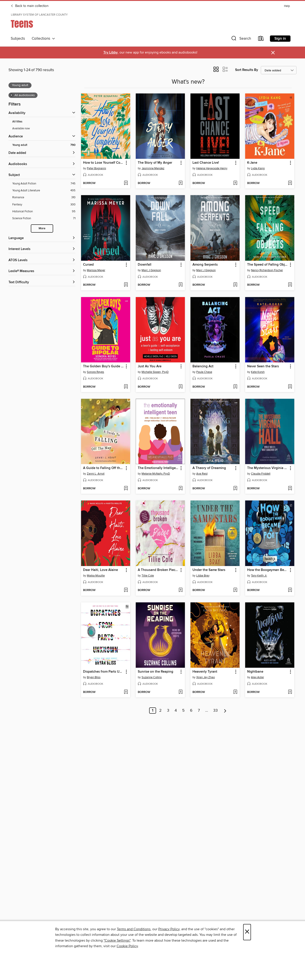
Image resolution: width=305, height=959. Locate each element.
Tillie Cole (148, 575)
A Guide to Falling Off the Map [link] (103, 468)
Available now (21, 128)
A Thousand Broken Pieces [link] (158, 570)
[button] (240, 39)
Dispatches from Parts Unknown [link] (103, 672)
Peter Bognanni (96, 168)
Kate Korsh (258, 372)
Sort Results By (246, 70)
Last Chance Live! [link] (205, 163)
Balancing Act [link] (202, 366)
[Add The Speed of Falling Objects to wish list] (290, 285)
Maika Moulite (96, 575)
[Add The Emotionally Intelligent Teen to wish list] (180, 489)
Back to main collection (31, 6)
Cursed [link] (88, 265)
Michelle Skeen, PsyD (155, 372)
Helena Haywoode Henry (211, 168)
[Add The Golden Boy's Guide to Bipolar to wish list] (126, 387)
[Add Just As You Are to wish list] (180, 387)
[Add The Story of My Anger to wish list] (180, 183)
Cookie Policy (127, 946)
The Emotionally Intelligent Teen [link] (158, 468)
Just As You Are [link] (149, 366)
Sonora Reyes (95, 372)
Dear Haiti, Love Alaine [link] (100, 570)
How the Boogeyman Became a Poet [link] (267, 570)
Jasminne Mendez (153, 168)
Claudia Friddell (260, 473)
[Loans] (261, 39)
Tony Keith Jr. (259, 575)
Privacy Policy (169, 929)
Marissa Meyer (96, 270)
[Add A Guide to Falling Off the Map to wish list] (126, 489)
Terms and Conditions (133, 929)
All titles (17, 122)
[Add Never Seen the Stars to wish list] (290, 387)
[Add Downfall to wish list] (180, 285)
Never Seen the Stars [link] (263, 366)
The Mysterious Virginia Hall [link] (267, 468)
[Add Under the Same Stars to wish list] (235, 590)
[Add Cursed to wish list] (126, 285)
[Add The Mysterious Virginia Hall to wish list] (290, 489)
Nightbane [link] (255, 672)
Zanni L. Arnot (95, 473)
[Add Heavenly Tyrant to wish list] (235, 692)
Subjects (18, 38)
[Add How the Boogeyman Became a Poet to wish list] (290, 590)
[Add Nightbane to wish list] (290, 692)
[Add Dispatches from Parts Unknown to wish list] (126, 692)
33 (215, 710)
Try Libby (110, 52)
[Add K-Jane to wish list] (290, 183)
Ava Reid (201, 473)
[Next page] (225, 710)
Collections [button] (42, 38)
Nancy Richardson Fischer (267, 270)
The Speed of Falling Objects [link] (267, 265)
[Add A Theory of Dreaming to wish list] (235, 489)
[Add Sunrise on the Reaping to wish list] (180, 692)
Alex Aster (257, 677)
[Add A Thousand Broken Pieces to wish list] (180, 590)
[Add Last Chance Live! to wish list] (235, 183)
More (42, 228)
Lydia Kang (258, 168)
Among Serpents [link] (205, 265)
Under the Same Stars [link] (208, 570)
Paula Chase (204, 372)
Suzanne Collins (152, 677)
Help (287, 6)
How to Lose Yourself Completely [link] (103, 163)
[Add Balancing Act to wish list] (235, 387)
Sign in (280, 38)
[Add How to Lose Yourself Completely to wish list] (126, 183)
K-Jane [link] (252, 163)
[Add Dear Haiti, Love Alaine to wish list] (126, 590)
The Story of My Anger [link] (155, 163)
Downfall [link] (144, 265)
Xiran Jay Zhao (205, 677)
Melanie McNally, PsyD (156, 473)
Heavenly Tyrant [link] (204, 672)
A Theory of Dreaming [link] (209, 468)
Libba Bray (202, 575)
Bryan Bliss (93, 677)
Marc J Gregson (151, 270)
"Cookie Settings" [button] (117, 940)
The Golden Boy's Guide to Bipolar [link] (103, 366)
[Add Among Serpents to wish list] (235, 285)
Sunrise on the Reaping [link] (155, 672)
